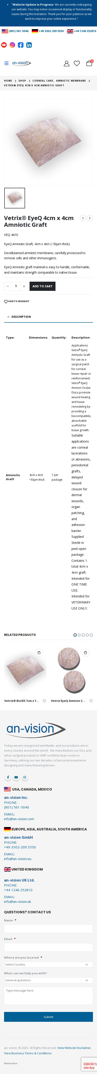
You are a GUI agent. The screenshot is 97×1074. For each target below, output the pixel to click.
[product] (25, 670)
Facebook (8, 777)
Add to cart (42, 286)
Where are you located (23, 957)
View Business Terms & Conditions (28, 1053)
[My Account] (66, 63)
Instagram (24, 777)
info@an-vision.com (19, 819)
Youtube (16, 777)
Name (10, 920)
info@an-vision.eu (17, 858)
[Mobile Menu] (8, 63)
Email (9, 939)
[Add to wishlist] (44, 700)
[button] (75, 635)
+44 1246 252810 (85, 31)
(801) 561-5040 (18, 31)
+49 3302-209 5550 (51, 31)
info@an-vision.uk (17, 901)
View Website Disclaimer (74, 1048)
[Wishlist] (76, 63)
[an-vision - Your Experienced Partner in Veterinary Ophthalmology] (21, 63)
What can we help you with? (25, 973)
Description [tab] (21, 317)
